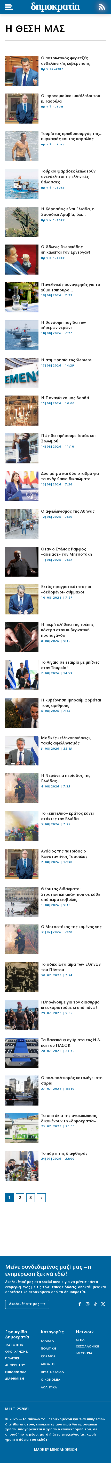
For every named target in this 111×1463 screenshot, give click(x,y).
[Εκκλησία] (21, 411)
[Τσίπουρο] (21, 297)
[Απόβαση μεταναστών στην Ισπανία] (21, 902)
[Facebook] (79, 1304)
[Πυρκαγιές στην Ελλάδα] (21, 826)
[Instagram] (87, 1304)
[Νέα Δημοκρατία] (21, 1053)
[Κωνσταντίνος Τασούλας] (21, 109)
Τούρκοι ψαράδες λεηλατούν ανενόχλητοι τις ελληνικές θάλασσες (68, 176)
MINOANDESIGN (63, 1450)
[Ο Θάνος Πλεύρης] (21, 71)
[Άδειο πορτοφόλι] (21, 637)
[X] (103, 1304)
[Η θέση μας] (21, 1090)
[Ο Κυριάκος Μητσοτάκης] (21, 599)
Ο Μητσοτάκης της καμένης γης (71, 927)
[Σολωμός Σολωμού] (21, 448)
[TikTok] (95, 1304)
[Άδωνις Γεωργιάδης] (21, 260)
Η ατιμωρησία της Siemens (66, 360)
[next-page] (41, 1197)
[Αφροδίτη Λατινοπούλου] (21, 486)
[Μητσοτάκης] (21, 146)
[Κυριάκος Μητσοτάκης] (21, 713)
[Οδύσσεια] (21, 1015)
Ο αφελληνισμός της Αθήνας (67, 512)
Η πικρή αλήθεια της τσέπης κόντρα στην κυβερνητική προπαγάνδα (67, 630)
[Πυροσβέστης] (21, 788)
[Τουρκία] (21, 335)
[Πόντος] (21, 977)
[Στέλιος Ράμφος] (21, 562)
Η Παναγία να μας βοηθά (65, 398)
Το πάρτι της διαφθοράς (64, 1154)
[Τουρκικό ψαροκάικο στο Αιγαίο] (21, 184)
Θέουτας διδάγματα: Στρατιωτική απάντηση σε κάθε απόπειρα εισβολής (70, 894)
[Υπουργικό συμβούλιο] (21, 1166)
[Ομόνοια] (21, 524)
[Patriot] (21, 222)
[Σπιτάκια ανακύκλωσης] (21, 1128)
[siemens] (21, 373)
